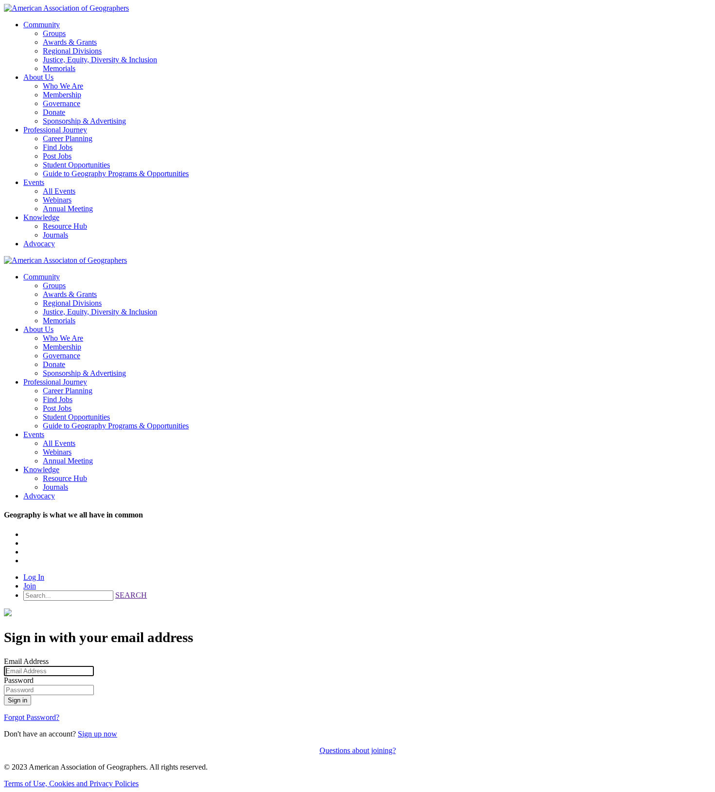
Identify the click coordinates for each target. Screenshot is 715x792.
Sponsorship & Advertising (84, 121)
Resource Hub (65, 226)
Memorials (59, 68)
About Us (38, 77)
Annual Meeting (68, 208)
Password (19, 680)
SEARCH (131, 595)
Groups (54, 33)
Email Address (26, 661)
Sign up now (97, 734)
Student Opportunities (76, 165)
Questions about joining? (358, 750)
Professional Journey (55, 130)
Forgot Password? (31, 717)
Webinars (57, 200)
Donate (54, 112)
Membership (62, 95)
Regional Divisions (72, 51)
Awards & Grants (70, 42)
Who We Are (63, 86)
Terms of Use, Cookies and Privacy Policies (71, 783)
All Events (59, 191)
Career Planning (67, 138)
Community (41, 24)
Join (29, 586)
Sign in (17, 700)
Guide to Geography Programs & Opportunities (116, 173)
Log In (33, 577)
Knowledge (41, 217)
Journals (55, 235)
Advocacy (39, 243)
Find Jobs (57, 147)
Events (33, 182)
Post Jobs (57, 156)
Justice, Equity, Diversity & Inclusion (100, 59)
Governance (61, 103)
